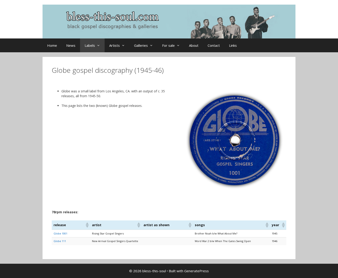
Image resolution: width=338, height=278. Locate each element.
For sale (168, 45)
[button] (87, 225)
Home (52, 45)
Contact (214, 45)
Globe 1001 (60, 233)
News (70, 45)
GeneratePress (196, 271)
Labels (90, 45)
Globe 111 (60, 241)
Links (233, 45)
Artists (114, 45)
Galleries (141, 45)
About (193, 45)
